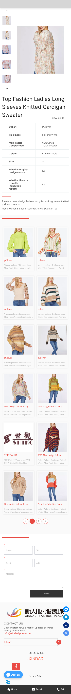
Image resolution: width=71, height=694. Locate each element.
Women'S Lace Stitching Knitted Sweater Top (33, 208)
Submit (46, 594)
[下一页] (45, 521)
